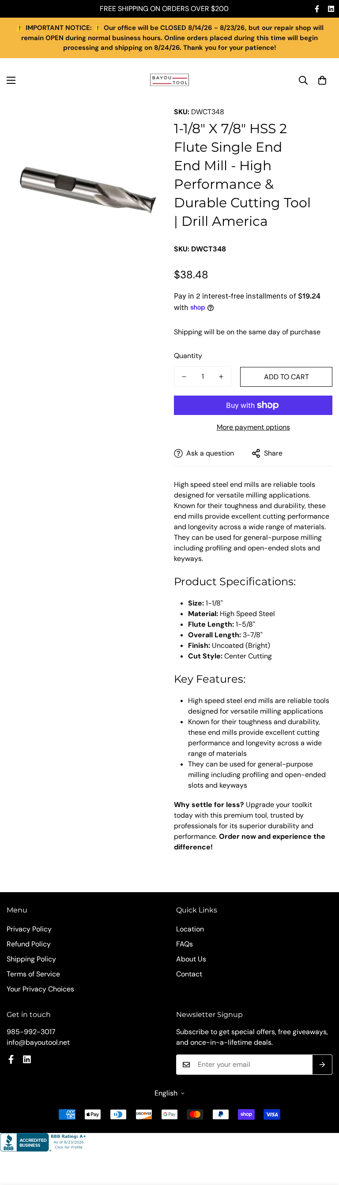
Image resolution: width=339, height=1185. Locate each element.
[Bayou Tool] (169, 80)
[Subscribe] (322, 1064)
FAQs (184, 944)
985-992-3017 (31, 1031)
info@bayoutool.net (38, 1042)
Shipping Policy (31, 959)
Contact (189, 974)
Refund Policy (29, 944)
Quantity (188, 355)
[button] (322, 80)
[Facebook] (317, 8)
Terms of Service (33, 974)
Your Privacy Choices (40, 989)
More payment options (253, 427)
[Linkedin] (331, 8)
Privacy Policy (29, 929)
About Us (191, 959)
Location (190, 929)
